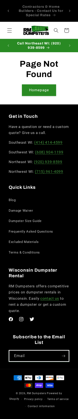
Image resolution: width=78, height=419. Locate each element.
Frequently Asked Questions (31, 231)
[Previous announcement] (8, 11)
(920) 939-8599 (48, 162)
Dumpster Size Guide (25, 221)
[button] (9, 30)
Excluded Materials (24, 242)
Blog (12, 200)
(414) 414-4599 (48, 142)
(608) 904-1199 (49, 152)
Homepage (39, 90)
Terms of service (58, 399)
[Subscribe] (63, 356)
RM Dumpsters (36, 393)
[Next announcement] (70, 11)
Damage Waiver (21, 211)
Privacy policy (33, 399)
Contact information (41, 406)
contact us (49, 298)
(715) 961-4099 (49, 172)
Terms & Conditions (24, 252)
